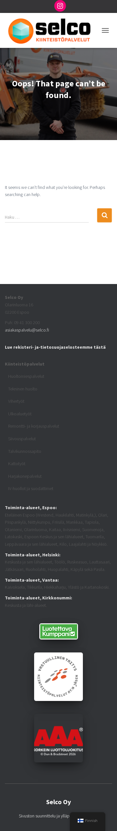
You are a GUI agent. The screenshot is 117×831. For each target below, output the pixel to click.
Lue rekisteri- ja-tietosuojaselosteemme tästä (55, 347)
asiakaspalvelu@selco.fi (27, 330)
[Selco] (51, 30)
